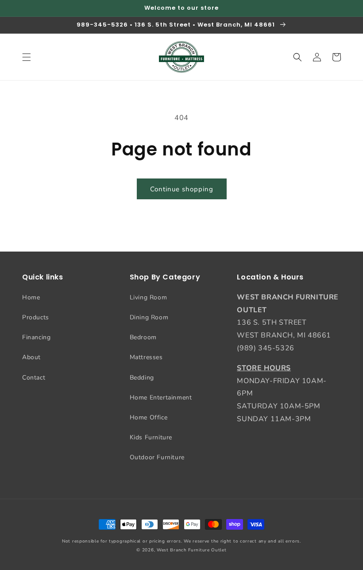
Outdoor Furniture (157, 457)
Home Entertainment (161, 397)
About (31, 357)
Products (35, 317)
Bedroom (143, 337)
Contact (33, 377)
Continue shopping (181, 189)
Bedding (142, 377)
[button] (26, 57)
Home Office (149, 417)
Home (31, 297)
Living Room (148, 297)
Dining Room (149, 317)
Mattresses (146, 357)
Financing (36, 337)
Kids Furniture (151, 437)
